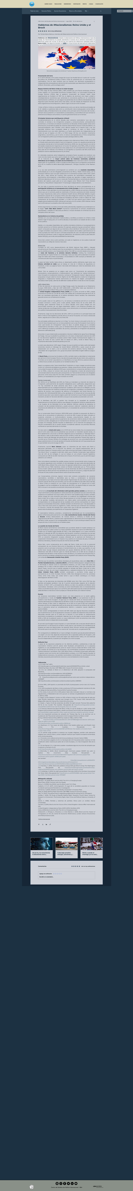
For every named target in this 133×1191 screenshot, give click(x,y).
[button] (58, 4)
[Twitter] (68, 1183)
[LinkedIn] (72, 1183)
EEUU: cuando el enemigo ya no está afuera (89, 853)
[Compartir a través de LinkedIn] (46, 824)
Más (86, 11)
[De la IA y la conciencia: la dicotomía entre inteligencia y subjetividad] (42, 844)
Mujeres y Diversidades (75, 11)
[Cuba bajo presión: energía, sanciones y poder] (67, 844)
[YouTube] (75, 1183)
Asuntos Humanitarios (60, 11)
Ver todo (100, 834)
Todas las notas (34, 11)
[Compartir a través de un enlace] (50, 824)
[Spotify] (57, 1183)
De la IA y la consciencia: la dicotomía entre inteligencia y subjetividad (41, 853)
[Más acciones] (94, 21)
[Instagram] (60, 1183)
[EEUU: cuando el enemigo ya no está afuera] (92, 844)
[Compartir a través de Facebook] (39, 824)
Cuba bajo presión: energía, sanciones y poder (64, 853)
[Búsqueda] (132, 11)
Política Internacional (44, 819)
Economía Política (46, 11)
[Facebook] (64, 1183)
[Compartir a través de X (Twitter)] (42, 824)
